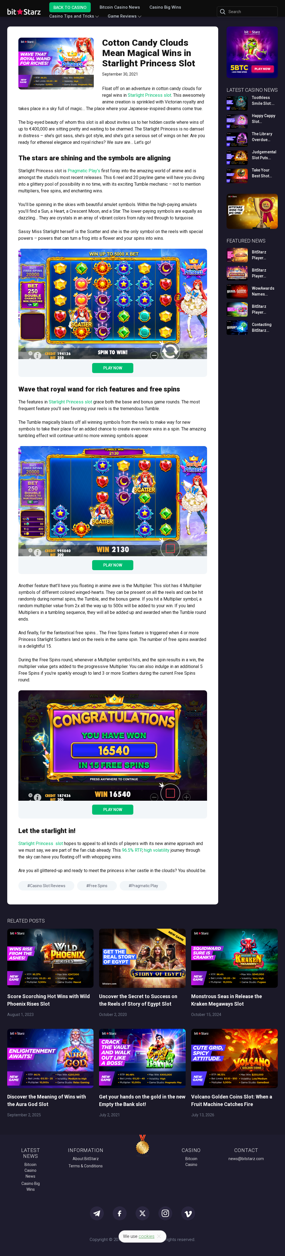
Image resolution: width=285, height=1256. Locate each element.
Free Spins (98, 886)
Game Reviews (122, 16)
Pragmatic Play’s (84, 170)
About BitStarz (86, 1158)
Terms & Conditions (85, 1166)
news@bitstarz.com (246, 1158)
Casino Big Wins (165, 7)
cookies (146, 1236)
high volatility (156, 850)
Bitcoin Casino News (120, 7)
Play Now (112, 368)
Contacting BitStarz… (262, 327)
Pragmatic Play (144, 886)
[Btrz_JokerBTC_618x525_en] (252, 77)
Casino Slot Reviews (47, 886)
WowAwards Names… (263, 291)
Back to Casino (70, 7)
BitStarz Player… (259, 255)
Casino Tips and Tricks (71, 16)
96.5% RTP (132, 850)
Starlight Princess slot (149, 95)
